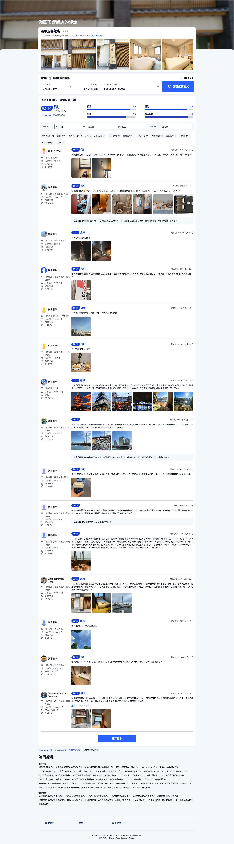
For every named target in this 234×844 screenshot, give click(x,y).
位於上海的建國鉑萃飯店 (98, 796)
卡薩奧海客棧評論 (46, 767)
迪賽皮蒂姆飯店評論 (66, 771)
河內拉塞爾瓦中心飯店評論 (127, 767)
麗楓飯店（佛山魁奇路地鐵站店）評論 (168, 775)
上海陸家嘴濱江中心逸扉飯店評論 (98, 800)
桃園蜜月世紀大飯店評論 (167, 796)
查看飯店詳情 (97, 35)
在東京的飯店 (60, 750)
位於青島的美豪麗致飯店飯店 (50, 796)
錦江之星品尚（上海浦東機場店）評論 (134, 775)
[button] (215, 4)
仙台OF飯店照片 (139, 800)
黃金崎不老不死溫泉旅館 (92, 783)
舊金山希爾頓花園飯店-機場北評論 (99, 767)
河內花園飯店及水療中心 (118, 787)
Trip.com (42, 750)
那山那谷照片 (168, 800)
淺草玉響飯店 (75, 750)
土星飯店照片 (44, 804)
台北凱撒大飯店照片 (184, 800)
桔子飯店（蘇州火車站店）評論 (174, 771)
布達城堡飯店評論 (151, 771)
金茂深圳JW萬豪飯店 (134, 779)
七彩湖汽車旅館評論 (47, 771)
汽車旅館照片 (154, 800)
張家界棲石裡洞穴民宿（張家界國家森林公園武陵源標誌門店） (166, 783)
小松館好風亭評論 (122, 800)
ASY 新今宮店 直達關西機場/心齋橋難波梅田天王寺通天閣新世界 (65, 787)
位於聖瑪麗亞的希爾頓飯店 (143, 796)
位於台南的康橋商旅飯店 (75, 796)
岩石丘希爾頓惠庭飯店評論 (130, 771)
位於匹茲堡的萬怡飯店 (120, 796)
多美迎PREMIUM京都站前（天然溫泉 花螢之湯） (59, 783)
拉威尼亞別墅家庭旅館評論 (105, 771)
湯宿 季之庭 (100, 787)
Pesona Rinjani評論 (149, 767)
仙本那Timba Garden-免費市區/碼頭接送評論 (75, 779)
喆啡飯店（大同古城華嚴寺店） (158, 779)
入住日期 (47, 84)
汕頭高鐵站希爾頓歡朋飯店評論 (51, 800)
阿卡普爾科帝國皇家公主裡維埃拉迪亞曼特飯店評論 (94, 775)
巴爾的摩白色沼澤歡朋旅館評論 (109, 779)
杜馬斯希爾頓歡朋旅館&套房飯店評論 (54, 775)
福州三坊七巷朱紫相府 (140, 787)
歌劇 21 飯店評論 (84, 771)
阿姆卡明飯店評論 (46, 779)
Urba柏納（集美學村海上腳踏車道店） (121, 783)
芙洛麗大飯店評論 (74, 800)
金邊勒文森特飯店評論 (169, 767)
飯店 (50, 750)
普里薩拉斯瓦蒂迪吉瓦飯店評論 (69, 767)
